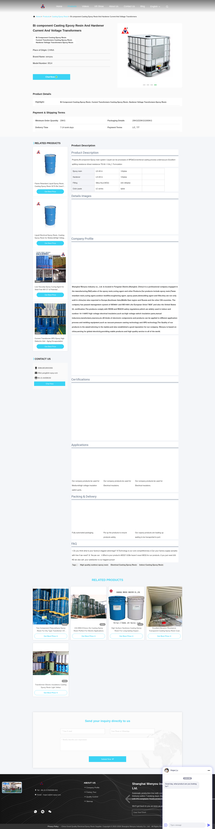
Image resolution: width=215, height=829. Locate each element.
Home (59, 6)
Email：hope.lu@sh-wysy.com (49, 795)
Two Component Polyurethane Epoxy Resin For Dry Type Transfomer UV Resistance (50, 629)
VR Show (99, 6)
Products (72, 6)
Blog (142, 6)
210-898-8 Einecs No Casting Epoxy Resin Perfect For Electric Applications (89, 629)
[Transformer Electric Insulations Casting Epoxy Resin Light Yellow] (51, 663)
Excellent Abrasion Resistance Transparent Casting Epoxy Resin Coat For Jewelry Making (164, 629)
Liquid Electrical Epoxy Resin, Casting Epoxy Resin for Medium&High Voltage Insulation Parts (50, 238)
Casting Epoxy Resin (60, 17)
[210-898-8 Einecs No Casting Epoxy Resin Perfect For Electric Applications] (89, 606)
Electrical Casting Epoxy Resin (124, 565)
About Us (113, 6)
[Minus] (208, 770)
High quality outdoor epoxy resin (94, 565)
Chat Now (50, 77)
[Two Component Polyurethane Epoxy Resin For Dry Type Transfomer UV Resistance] (51, 606)
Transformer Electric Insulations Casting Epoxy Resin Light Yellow (50, 686)
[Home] (43, 6)
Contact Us (129, 6)
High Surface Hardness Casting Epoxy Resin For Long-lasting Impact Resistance (126, 629)
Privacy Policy (53, 826)
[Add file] (165, 825)
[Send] (209, 825)
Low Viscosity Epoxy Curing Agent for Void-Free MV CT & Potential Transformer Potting (49, 289)
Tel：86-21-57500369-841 (47, 790)
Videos (85, 6)
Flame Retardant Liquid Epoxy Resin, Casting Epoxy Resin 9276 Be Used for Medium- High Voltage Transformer (50, 186)
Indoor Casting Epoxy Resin (151, 565)
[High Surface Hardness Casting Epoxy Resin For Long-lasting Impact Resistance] (126, 606)
